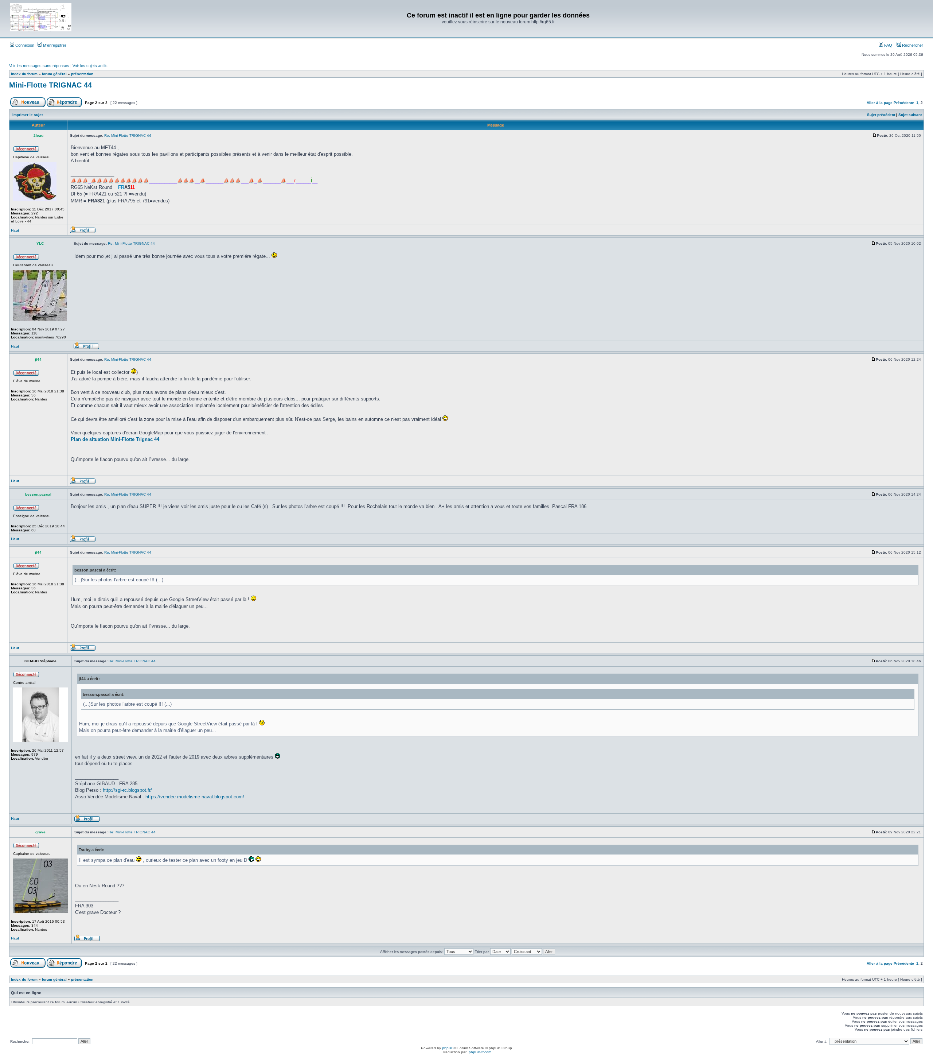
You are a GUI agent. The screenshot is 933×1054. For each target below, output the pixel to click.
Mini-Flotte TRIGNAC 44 (50, 85)
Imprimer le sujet (27, 115)
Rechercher (912, 45)
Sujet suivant (910, 115)
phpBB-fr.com (480, 1052)
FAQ (887, 45)
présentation (82, 74)
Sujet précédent (881, 115)
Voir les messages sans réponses (39, 65)
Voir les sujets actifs (90, 65)
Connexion (24, 45)
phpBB (448, 1048)
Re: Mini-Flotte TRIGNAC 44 (127, 135)
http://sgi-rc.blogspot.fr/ (127, 790)
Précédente (904, 103)
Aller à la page (880, 103)
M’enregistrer (54, 45)
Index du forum (24, 74)
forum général (54, 74)
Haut (15, 230)
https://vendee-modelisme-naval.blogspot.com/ (194, 796)
